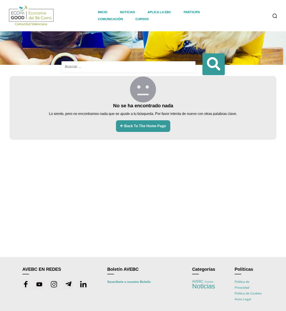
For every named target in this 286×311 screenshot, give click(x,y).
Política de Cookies (248, 293)
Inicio (102, 12)
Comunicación (110, 19)
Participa (192, 12)
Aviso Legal (243, 299)
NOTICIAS (127, 12)
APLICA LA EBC (159, 12)
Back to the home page (144, 126)
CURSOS (142, 19)
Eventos (209, 281)
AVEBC (197, 281)
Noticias (203, 286)
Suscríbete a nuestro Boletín (129, 281)
